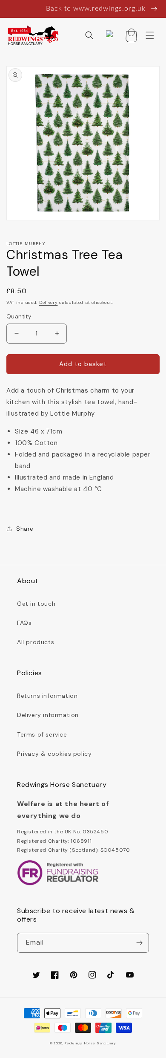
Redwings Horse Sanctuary (90, 1043)
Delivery (48, 302)
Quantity (18, 316)
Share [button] (25, 528)
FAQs (24, 623)
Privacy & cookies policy (54, 753)
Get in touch (36, 603)
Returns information (47, 696)
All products (35, 642)
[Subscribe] (139, 943)
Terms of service (42, 734)
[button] (89, 35)
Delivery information (48, 715)
